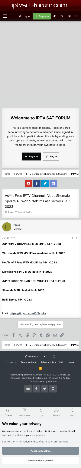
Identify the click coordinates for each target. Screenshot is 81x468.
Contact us (12, 362)
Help (61, 362)
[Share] (72, 238)
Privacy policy (48, 362)
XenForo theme (36, 381)
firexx (10, 212)
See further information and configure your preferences (35, 441)
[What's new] (69, 16)
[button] (5, 16)
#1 (77, 238)
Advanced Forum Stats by (40, 378)
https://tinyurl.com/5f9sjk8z (28, 313)
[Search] (76, 16)
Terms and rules (29, 362)
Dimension (33, 356)
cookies (27, 431)
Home (71, 362)
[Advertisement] (40, 63)
